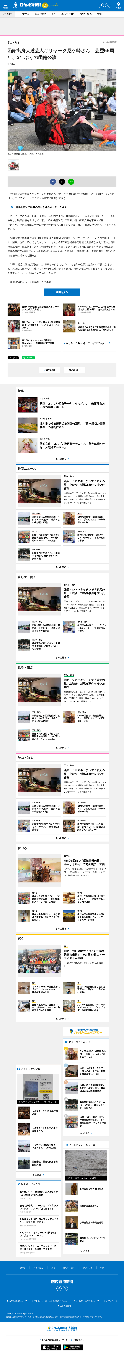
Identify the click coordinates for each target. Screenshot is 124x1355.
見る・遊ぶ (40, 13)
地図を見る (62, 292)
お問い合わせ (111, 1301)
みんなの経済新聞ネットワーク (62, 1328)
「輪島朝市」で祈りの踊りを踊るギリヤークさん (40, 207)
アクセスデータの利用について (86, 1301)
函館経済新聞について (18, 1301)
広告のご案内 (65, 1306)
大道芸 (12, 64)
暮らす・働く (68, 13)
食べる (25, 13)
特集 (99, 13)
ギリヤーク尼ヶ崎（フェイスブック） (86, 343)
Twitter (107, 5)
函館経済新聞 (27, 5)
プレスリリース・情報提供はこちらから (50, 1301)
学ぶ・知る (86, 13)
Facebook (101, 5)
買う (53, 13)
